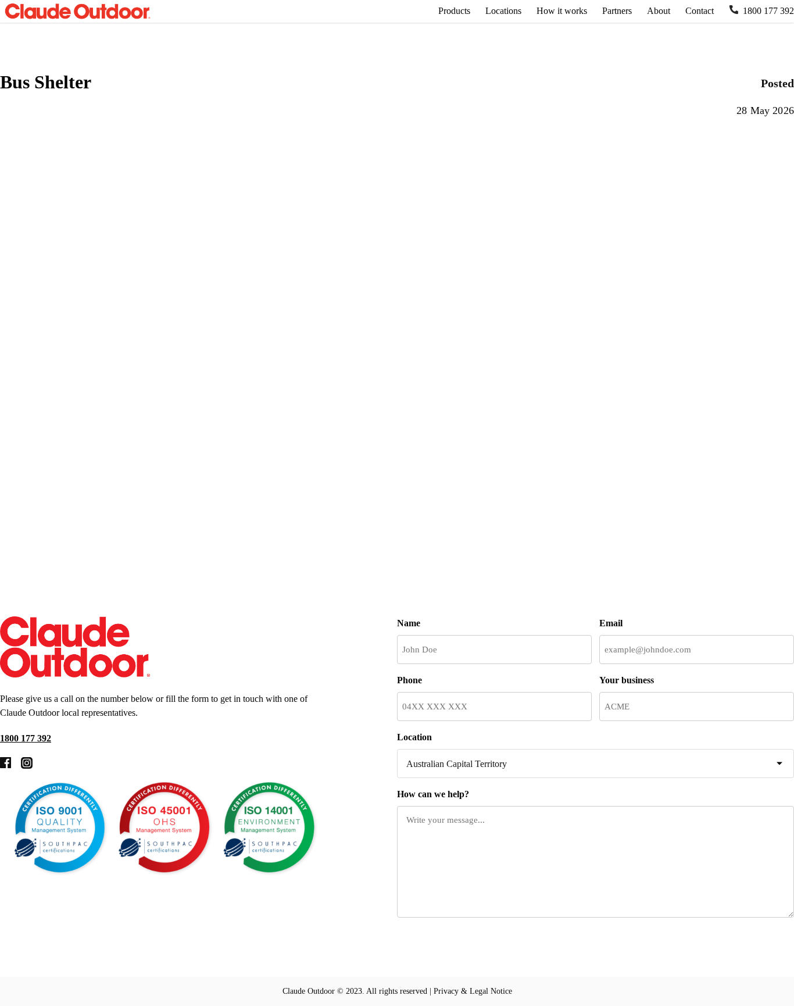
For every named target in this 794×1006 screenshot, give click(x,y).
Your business (626, 680)
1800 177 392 (768, 11)
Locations (503, 11)
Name (408, 623)
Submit (440, 949)
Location (414, 737)
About (658, 11)
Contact (699, 11)
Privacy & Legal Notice (473, 991)
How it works (562, 11)
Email (611, 623)
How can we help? (433, 794)
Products (454, 11)
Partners (617, 11)
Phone (409, 680)
